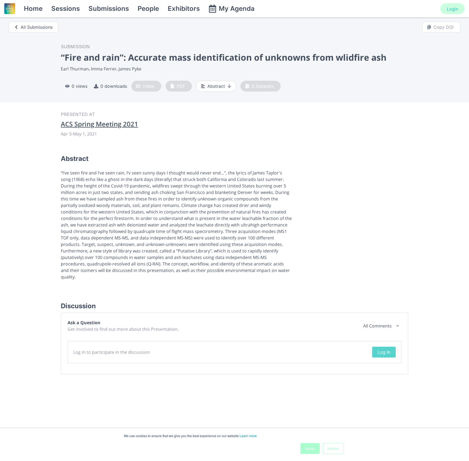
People (148, 8)
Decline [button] (333, 448)
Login (452, 9)
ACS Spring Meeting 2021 (99, 124)
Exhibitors (184, 8)
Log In (384, 352)
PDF (181, 86)
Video (148, 86)
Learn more (248, 435)
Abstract (216, 86)
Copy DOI (443, 27)
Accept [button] (310, 448)
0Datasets (263, 86)
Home (33, 8)
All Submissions (37, 27)
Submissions (108, 8)
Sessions (65, 8)
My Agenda (237, 8)
